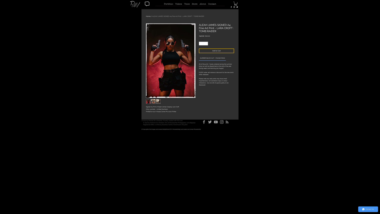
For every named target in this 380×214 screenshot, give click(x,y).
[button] (147, 3)
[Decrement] (200, 43)
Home (148, 16)
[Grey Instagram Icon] (221, 122)
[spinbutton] (203, 43)
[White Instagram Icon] (234, 7)
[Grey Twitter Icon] (210, 122)
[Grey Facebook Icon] (204, 122)
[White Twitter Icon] (237, 7)
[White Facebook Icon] (231, 7)
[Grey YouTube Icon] (215, 122)
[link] (212, 58)
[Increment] (206, 43)
